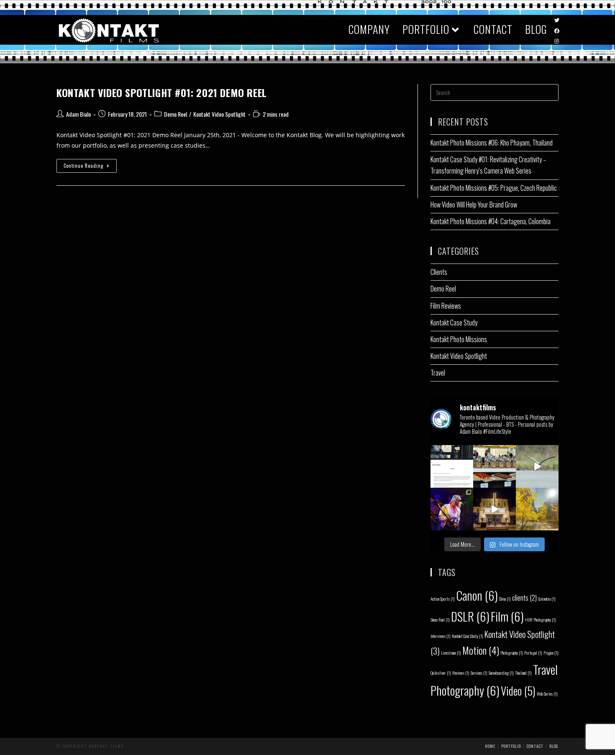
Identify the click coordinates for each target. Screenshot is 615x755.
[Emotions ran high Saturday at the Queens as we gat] (451, 509)
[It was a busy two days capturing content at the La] (494, 466)
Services (479, 672)
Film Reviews (445, 306)
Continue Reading (90, 167)
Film (507, 616)
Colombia (547, 598)
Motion (480, 650)
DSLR (470, 616)
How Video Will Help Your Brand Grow (473, 205)
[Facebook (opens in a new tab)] (556, 30)
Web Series (547, 693)
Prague (551, 652)
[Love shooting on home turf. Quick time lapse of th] (494, 509)
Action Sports (442, 598)
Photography (511, 652)
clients (524, 597)
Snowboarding (501, 672)
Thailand (523, 672)
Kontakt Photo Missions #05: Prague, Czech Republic (493, 188)
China (505, 598)
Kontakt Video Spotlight (219, 114)
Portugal (533, 652)
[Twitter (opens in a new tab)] (556, 20)
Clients (438, 272)
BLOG (554, 746)
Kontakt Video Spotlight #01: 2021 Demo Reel (161, 92)
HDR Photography (540, 619)
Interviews (440, 635)
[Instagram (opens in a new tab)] (556, 41)
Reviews (460, 672)
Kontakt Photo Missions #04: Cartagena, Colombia (490, 221)
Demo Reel (175, 114)
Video (518, 690)
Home (490, 746)
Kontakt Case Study (453, 322)
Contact (535, 746)
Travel (437, 373)
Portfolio (511, 746)
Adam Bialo (78, 114)
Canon (477, 595)
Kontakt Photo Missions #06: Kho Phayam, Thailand (491, 143)
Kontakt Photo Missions (458, 339)
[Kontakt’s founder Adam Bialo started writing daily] (451, 466)
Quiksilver (440, 672)
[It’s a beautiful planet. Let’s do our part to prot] (537, 509)
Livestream (451, 652)
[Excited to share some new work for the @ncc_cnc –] (537, 466)
